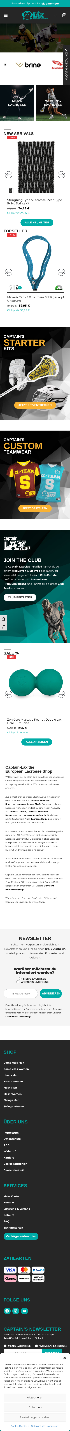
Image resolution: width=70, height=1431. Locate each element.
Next (61, 174)
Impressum (53, 1426)
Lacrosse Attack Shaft (29, 804)
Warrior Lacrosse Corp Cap (24, 200)
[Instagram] (15, 1311)
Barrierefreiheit (14, 1170)
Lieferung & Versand (17, 1208)
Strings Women (14, 1106)
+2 (18, 287)
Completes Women (16, 1069)
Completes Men (14, 1062)
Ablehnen (35, 1407)
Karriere (9, 1157)
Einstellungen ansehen (35, 1417)
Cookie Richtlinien (15, 1163)
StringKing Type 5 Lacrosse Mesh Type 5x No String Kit (33, 721)
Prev (8, 174)
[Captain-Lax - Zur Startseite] (35, 15)
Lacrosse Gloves (17, 811)
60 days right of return (35, 3)
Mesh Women (13, 1094)
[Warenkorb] (64, 15)
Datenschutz (38, 1426)
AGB (7, 1145)
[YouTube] (24, 1311)
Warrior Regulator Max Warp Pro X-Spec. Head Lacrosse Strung (31, 299)
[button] (64, 1357)
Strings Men (11, 1100)
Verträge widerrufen (21, 1236)
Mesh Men (10, 1087)
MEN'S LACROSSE (34, 978)
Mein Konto (11, 1196)
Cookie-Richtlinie (20, 1426)
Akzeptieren (35, 1397)
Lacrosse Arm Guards (34, 815)
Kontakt (9, 1202)
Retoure (9, 1215)
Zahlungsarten (13, 1227)
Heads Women (13, 1081)
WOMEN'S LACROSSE (34, 982)
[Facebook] (7, 1311)
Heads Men (11, 1075)
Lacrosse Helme (40, 819)
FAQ (6, 1221)
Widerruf (9, 1151)
